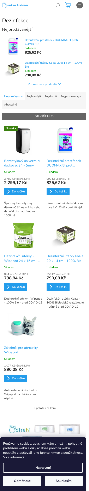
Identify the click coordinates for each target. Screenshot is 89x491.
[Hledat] (58, 5)
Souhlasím (64, 481)
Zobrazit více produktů (42, 84)
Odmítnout (22, 481)
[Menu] (80, 5)
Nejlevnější (34, 96)
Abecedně (10, 105)
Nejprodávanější (71, 96)
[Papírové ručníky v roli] (69, 429)
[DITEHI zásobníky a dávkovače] (19, 429)
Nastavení (43, 467)
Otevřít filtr (44, 116)
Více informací (13, 457)
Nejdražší (51, 96)
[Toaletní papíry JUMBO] (44, 429)
